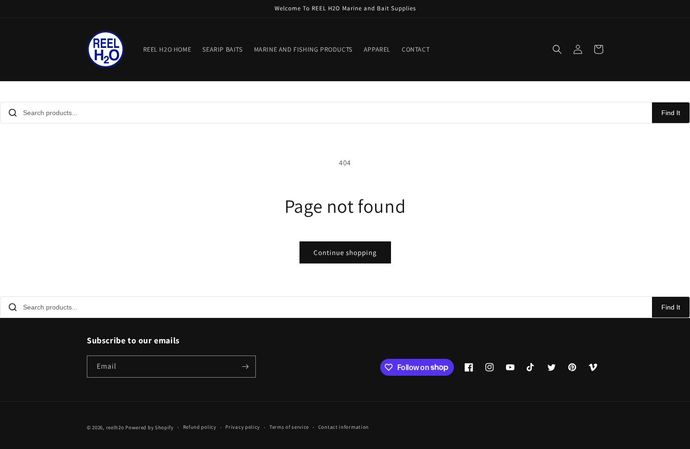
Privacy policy (242, 427)
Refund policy (199, 427)
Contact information (343, 427)
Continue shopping (345, 252)
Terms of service (289, 427)
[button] (557, 49)
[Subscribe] (245, 367)
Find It (670, 112)
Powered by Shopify (149, 427)
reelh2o (115, 427)
